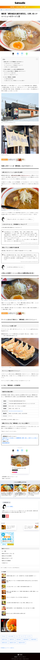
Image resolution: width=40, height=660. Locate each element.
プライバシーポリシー (22, 656)
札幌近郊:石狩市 (21, 642)
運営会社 (16, 656)
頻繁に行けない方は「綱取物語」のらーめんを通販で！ (15, 80)
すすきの (3, 636)
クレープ (22, 636)
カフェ (17, 636)
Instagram (7, 518)
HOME (20, 654)
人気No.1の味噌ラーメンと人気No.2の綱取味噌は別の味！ (14, 69)
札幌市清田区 (7, 478)
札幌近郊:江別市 (13, 642)
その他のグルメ (5, 562)
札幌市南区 (18, 639)
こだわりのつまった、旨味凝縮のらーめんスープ (14, 65)
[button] (36, 59)
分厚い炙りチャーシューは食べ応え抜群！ (13, 63)
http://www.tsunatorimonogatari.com (16, 411)
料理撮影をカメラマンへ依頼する (7, 647)
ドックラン (29, 636)
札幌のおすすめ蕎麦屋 (6, 560)
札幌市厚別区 (26, 639)
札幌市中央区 (4, 639)
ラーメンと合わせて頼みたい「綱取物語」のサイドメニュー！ (15, 71)
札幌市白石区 (4, 642)
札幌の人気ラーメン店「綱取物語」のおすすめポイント (13, 61)
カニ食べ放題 (10, 636)
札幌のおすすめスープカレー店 (8, 553)
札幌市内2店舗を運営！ (10, 78)
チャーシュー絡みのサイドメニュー (12, 74)
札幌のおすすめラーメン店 (12, 476)
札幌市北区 (12, 639)
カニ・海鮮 (4, 551)
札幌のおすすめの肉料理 (6, 555)
